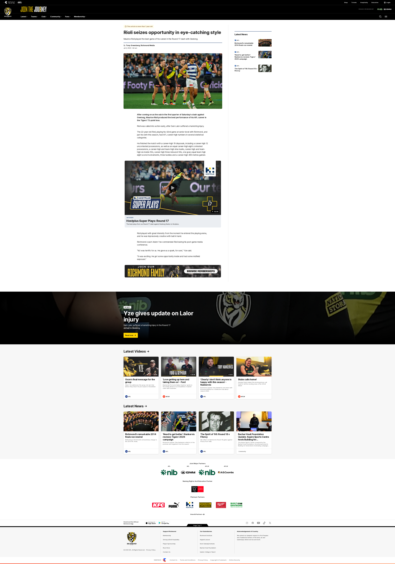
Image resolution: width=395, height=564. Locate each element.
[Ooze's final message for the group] (141, 378)
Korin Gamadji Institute (207, 544)
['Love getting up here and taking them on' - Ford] (178, 378)
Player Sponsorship (169, 544)
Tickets (354, 2)
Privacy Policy (151, 550)
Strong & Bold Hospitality (171, 539)
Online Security (234, 560)
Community (242, 451)
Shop (346, 2)
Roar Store (166, 548)
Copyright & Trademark (218, 560)
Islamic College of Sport (208, 552)
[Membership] (173, 271)
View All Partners (196, 514)
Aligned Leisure (205, 539)
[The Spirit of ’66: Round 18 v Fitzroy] (253, 68)
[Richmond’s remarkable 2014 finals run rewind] (253, 43)
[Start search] (380, 16)
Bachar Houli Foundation (208, 548)
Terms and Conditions (187, 560)
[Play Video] (172, 188)
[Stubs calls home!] (254, 378)
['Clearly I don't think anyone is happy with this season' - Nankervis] (216, 378)
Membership (167, 535)
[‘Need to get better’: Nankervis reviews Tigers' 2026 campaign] (253, 56)
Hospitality (364, 2)
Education (374, 2)
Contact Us (166, 552)
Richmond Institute (206, 535)
